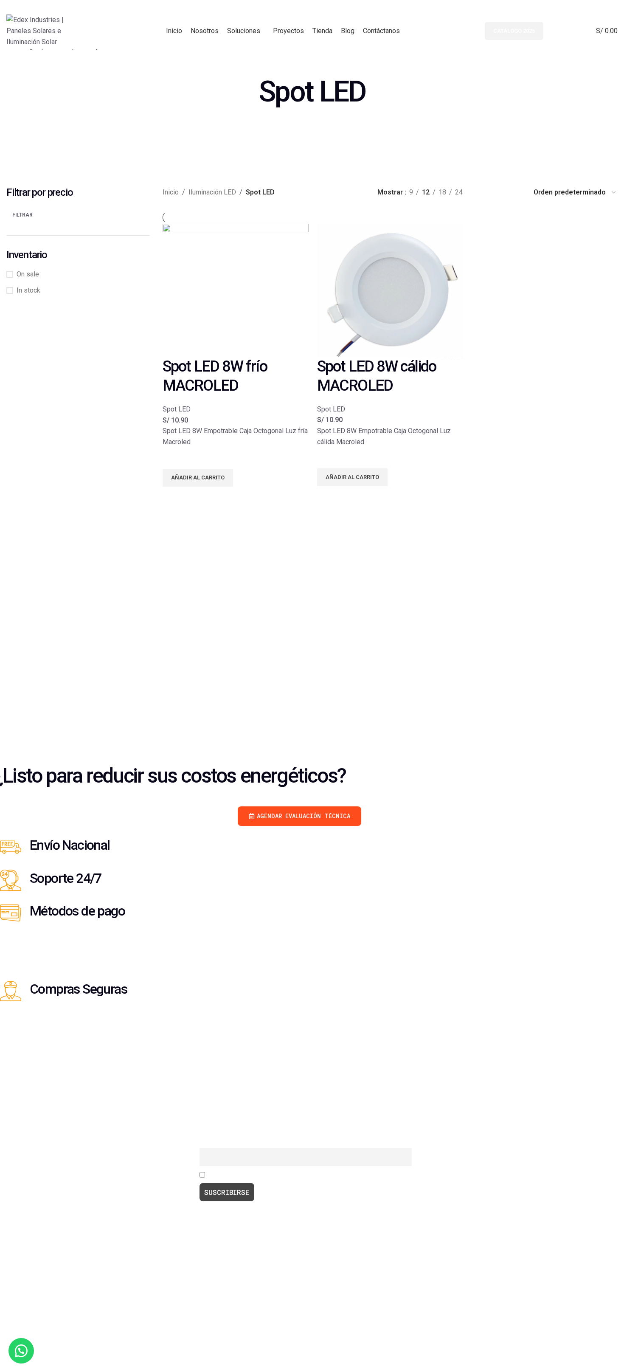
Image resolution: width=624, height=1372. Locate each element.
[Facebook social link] (590, 6)
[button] (21, 1351)
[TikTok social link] (612, 6)
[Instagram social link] (601, 6)
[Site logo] (43, 30)
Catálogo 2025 (514, 31)
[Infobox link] (305, 853)
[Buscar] (554, 31)
